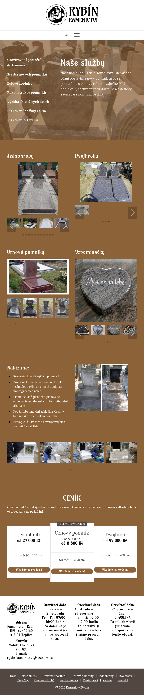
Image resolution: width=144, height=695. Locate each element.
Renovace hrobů (44, 680)
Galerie (107, 680)
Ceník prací (90, 680)
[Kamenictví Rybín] (72, 15)
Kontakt (123, 680)
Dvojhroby (125, 676)
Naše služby (29, 676)
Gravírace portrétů (54, 676)
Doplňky (23, 680)
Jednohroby (106, 676)
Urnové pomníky (83, 676)
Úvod (13, 676)
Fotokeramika (69, 680)
